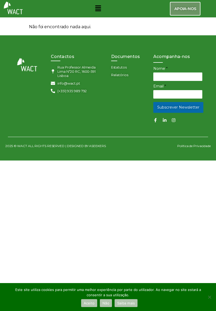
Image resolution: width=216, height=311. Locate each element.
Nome (160, 68)
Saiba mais (126, 303)
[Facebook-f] (155, 120)
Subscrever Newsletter (178, 107)
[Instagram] (173, 120)
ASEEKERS (98, 146)
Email (159, 86)
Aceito (89, 303)
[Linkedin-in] (165, 120)
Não (105, 303)
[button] (98, 8)
